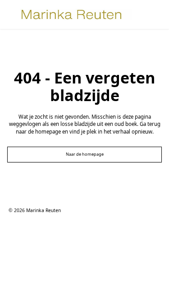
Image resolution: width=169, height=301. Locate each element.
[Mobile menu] (146, 14)
